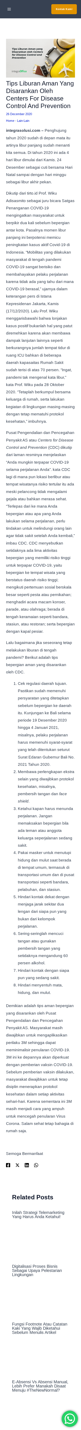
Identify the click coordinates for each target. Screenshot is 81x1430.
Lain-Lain (23, 120)
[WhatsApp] (36, 1165)
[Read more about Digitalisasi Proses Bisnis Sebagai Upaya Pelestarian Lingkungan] (40, 1243)
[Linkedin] (27, 1165)
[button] (64, 9)
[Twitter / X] (17, 1165)
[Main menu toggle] (9, 9)
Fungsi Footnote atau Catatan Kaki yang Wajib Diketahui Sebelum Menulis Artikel (39, 1328)
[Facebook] (8, 1165)
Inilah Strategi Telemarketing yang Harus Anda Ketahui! (38, 1214)
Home (10, 120)
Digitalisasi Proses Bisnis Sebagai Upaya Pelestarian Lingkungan (37, 1270)
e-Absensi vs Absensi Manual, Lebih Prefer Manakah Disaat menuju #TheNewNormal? (40, 1386)
